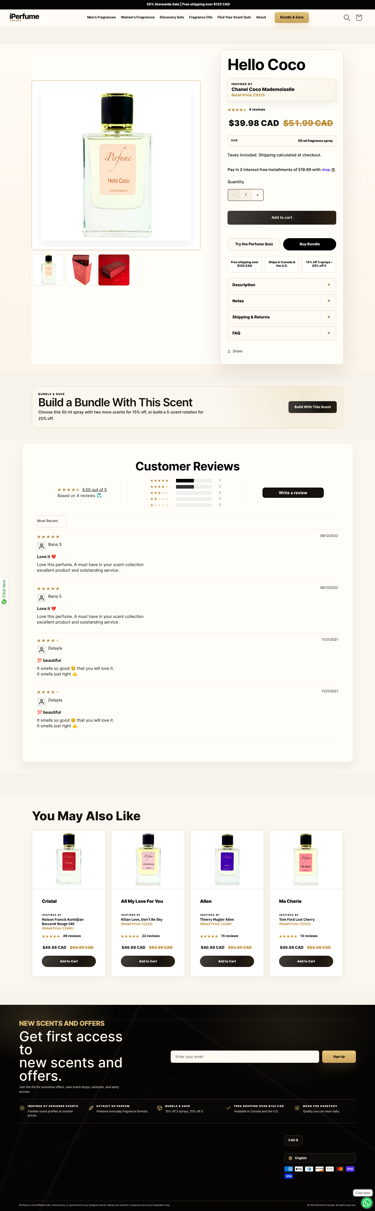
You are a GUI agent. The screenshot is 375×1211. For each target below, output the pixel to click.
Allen (205, 901)
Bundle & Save (292, 17)
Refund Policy (235, 1157)
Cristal (49, 901)
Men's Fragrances (101, 17)
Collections (115, 1195)
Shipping (267, 155)
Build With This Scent (312, 407)
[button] (347, 17)
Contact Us (174, 1142)
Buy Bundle (310, 244)
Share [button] (237, 351)
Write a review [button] (293, 492)
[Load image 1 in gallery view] (48, 270)
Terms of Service (238, 1142)
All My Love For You (142, 901)
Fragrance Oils (200, 17)
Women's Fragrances (138, 17)
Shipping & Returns (251, 317)
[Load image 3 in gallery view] (114, 270)
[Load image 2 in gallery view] (81, 270)
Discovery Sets (172, 17)
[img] (48, 536)
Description (243, 284)
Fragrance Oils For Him (123, 1180)
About (261, 17)
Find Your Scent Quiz (234, 17)
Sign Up (339, 1056)
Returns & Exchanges (181, 1165)
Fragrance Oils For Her (123, 1188)
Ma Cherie (290, 901)
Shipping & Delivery (180, 1157)
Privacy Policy (236, 1149)
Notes (238, 300)
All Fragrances (117, 1142)
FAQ (236, 333)
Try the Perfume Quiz (254, 244)
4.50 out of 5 (94, 489)
